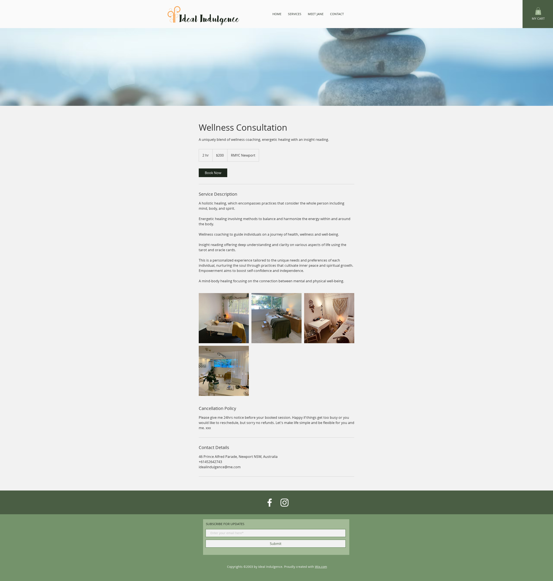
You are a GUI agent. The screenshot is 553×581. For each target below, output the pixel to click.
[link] (213, 172)
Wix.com (321, 567)
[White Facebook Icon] (269, 502)
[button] (538, 11)
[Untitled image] (224, 318)
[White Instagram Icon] (284, 502)
